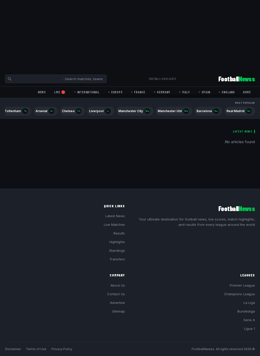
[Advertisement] (130, 35)
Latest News (115, 216)
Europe (117, 92)
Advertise (117, 303)
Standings (117, 250)
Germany (163, 92)
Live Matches (114, 224)
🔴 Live (60, 92)
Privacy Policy (62, 349)
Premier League (242, 285)
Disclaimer (13, 349)
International (88, 92)
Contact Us (116, 294)
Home (247, 92)
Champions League (239, 294)
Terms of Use (36, 349)
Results (119, 233)
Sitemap (118, 311)
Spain (206, 92)
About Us (117, 285)
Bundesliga (246, 311)
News (42, 92)
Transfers (117, 259)
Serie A (249, 320)
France (139, 92)
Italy (186, 92)
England (228, 92)
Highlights (117, 242)
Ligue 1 (249, 329)
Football (236, 79)
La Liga (249, 303)
